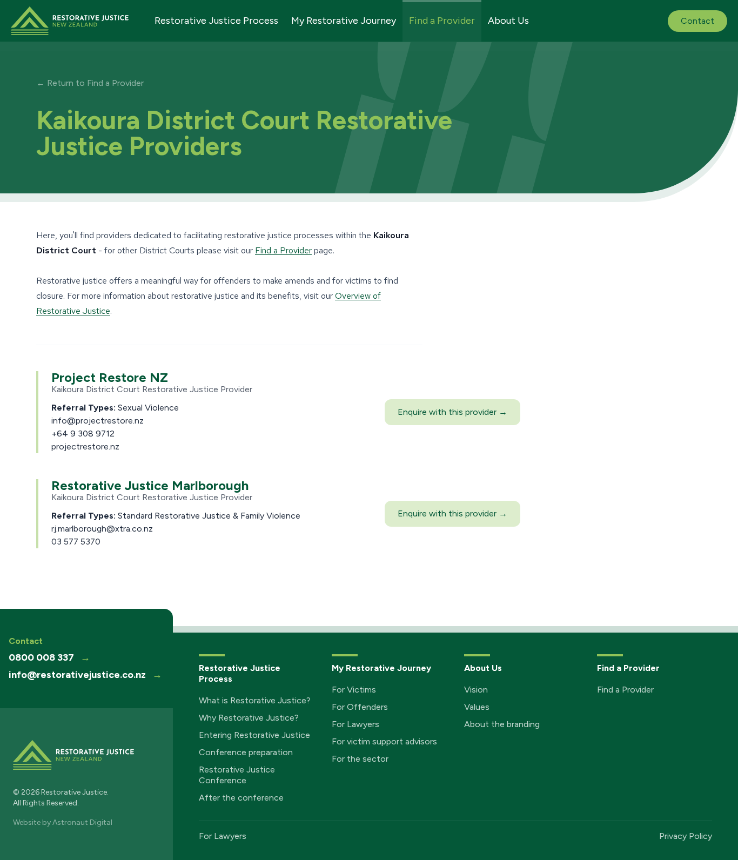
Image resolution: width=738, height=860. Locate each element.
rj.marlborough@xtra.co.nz (102, 528)
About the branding (502, 724)
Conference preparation (246, 752)
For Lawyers (355, 724)
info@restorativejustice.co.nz (85, 675)
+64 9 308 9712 (83, 433)
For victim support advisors (384, 741)
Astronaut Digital (82, 822)
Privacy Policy (685, 836)
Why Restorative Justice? (249, 718)
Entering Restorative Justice (254, 735)
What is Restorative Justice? (255, 700)
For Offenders (360, 707)
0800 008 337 (49, 657)
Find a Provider (442, 20)
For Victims (354, 689)
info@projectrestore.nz (97, 420)
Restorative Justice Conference (237, 774)
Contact (697, 21)
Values (476, 707)
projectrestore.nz (85, 446)
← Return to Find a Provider (90, 83)
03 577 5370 (75, 541)
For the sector (360, 759)
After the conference (241, 797)
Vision (476, 689)
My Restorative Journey (343, 20)
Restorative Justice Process (216, 20)
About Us (508, 20)
